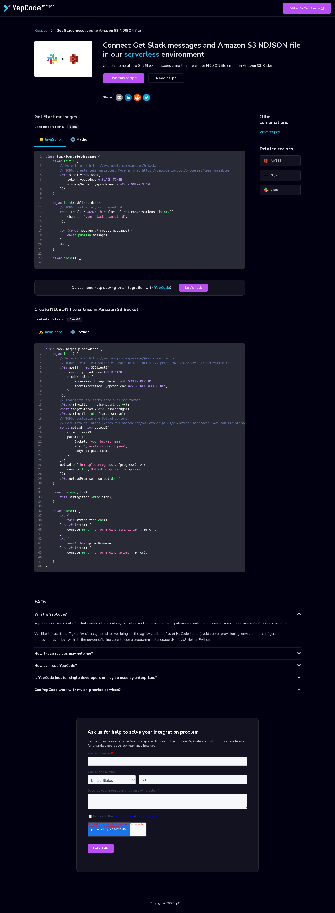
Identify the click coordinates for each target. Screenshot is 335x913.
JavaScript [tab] (54, 139)
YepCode (162, 287)
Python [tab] (83, 139)
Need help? (166, 78)
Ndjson (275, 175)
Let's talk (193, 287)
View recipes (270, 131)
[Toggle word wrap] (231, 349)
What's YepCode (305, 8)
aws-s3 (75, 319)
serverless (141, 54)
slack (73, 126)
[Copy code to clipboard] (239, 156)
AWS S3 (276, 160)
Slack (274, 190)
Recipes (40, 30)
